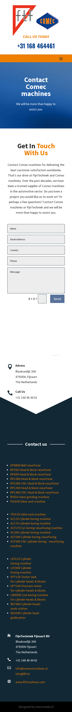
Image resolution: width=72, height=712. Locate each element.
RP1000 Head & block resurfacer (31, 479)
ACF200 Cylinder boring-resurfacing (33, 537)
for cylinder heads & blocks (28, 581)
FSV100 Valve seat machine (27, 501)
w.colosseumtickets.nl (58, 355)
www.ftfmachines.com (30, 682)
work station (18, 608)
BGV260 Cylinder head (24, 613)
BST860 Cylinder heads (25, 604)
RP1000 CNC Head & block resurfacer (34, 483)
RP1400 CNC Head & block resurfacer (34, 492)
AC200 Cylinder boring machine (30, 532)
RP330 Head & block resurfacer (30, 470)
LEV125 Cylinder (20, 559)
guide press (17, 618)
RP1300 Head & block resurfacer (31, 488)
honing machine (20, 563)
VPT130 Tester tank (23, 577)
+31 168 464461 (36, 45)
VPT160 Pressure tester (25, 586)
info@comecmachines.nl (31, 668)
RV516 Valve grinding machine (29, 497)
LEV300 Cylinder (20, 568)
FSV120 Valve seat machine (27, 514)
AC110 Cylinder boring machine (30, 519)
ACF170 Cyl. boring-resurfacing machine (36, 528)
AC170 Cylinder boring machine (30, 523)
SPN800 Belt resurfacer (25, 465)
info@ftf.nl (22, 674)
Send (57, 299)
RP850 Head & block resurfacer (30, 474)
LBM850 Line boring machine (29, 595)
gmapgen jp (55, 355)
